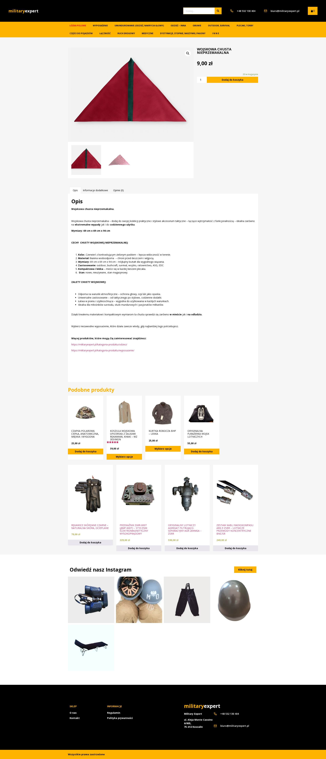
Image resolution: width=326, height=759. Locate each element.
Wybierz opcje (124, 456)
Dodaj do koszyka (232, 79)
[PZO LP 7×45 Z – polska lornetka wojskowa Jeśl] (91, 600)
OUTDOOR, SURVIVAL (219, 25)
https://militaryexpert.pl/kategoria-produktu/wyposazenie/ (102, 350)
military (23, 11)
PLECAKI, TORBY (245, 25)
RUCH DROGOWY (126, 33)
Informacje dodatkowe (95, 190)
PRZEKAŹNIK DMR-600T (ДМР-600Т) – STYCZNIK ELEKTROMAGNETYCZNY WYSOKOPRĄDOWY (134, 529)
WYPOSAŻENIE (100, 25)
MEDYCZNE (147, 33)
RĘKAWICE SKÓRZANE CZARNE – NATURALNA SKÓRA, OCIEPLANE (90, 526)
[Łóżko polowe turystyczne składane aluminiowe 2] (91, 648)
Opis (75, 190)
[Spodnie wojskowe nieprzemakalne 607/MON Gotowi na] (187, 600)
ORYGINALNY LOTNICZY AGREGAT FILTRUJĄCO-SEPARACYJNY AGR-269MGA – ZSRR (185, 529)
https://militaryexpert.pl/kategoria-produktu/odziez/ (99, 344)
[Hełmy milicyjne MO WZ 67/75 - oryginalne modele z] (139, 600)
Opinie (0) (118, 190)
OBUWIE (197, 25)
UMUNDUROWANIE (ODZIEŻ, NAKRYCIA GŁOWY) (139, 25)
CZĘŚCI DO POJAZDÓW (81, 33)
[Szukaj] (218, 11)
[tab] (75, 190)
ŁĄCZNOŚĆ (105, 33)
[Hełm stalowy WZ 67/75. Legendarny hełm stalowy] (235, 600)
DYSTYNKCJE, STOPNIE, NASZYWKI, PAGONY (182, 33)
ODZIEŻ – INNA (178, 25)
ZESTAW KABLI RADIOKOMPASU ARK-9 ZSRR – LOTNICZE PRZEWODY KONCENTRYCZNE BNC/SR (234, 529)
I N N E (215, 33)
